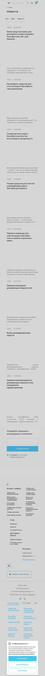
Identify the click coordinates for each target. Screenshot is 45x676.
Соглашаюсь (22, 658)
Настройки (22, 671)
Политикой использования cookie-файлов (21, 654)
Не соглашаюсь (22, 665)
